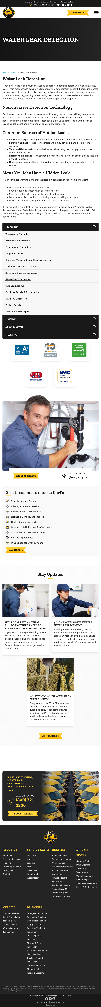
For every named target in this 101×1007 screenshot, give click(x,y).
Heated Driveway (60, 892)
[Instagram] (53, 999)
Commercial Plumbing (18, 247)
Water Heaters (58, 863)
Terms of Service (57, 1002)
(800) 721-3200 (64, 4)
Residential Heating (61, 885)
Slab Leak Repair (14, 285)
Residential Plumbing (17, 240)
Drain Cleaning (83, 865)
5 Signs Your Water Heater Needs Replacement (73, 624)
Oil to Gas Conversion (62, 896)
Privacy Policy (43, 1002)
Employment (8, 870)
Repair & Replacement (86, 887)
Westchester (33, 878)
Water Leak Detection (18, 279)
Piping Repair (13, 305)
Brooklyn (31, 863)
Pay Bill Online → (68, 2)
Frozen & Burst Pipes (17, 311)
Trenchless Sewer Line (86, 883)
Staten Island (33, 870)
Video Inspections (84, 876)
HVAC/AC (11, 334)
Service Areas (38, 849)
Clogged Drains (83, 861)
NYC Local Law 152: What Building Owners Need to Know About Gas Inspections (26, 625)
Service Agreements (11, 866)
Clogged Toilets (14, 253)
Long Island (32, 874)
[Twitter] (50, 999)
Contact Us (7, 874)
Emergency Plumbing (17, 234)
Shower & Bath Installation (21, 272)
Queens (30, 859)
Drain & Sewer (14, 326)
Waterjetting (82, 872)
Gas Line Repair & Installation (22, 292)
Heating (10, 318)
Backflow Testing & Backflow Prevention (28, 259)
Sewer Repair (82, 868)
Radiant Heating (59, 855)
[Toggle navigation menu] (96, 12)
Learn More (15, 550)
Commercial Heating (61, 859)
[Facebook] (46, 999)
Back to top (50, 1005)
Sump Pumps (82, 879)
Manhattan (32, 855)
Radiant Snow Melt (60, 889)
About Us (9, 849)
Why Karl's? (7, 855)
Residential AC (9, 920)
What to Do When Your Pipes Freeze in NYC (50, 698)
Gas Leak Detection (16, 298)
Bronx (30, 866)
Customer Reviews (11, 859)
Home (4, 72)
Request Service (77, 12)
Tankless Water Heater (62, 866)
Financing (6, 863)
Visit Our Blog (50, 736)
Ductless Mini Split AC (12, 924)
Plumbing (13, 72)
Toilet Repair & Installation (21, 266)
